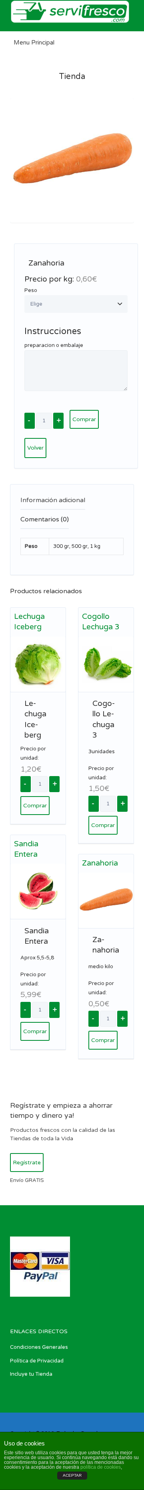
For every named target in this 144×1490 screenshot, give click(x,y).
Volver (35, 447)
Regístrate (27, 1162)
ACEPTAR (72, 1475)
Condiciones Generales (39, 1347)
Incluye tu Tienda (31, 1374)
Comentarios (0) (44, 519)
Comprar (84, 419)
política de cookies (100, 1467)
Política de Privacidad (37, 1361)
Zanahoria (100, 863)
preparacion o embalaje (53, 345)
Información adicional (52, 500)
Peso (30, 290)
